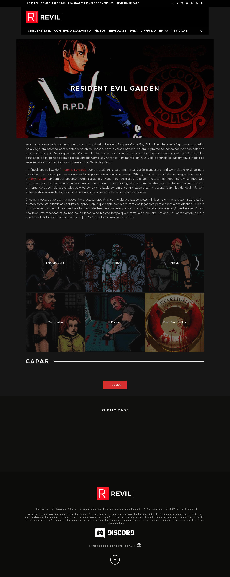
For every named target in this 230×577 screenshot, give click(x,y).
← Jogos (115, 384)
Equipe (45, 3)
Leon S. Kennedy (74, 169)
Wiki (134, 30)
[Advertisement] (115, 440)
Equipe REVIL (66, 509)
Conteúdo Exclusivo (72, 30)
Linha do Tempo (154, 30)
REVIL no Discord (128, 3)
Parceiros (59, 3)
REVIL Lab (179, 30)
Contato (33, 3)
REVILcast (118, 30)
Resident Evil (39, 30)
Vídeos (100, 30)
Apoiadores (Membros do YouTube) (91, 3)
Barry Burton (37, 178)
